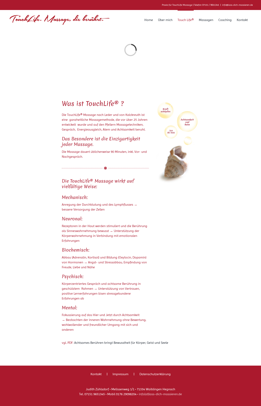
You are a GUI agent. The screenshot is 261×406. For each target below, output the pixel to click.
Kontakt (96, 374)
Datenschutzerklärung (155, 374)
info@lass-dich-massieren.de (237, 4)
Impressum (120, 374)
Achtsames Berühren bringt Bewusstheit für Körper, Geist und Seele (121, 343)
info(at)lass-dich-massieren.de (160, 394)
